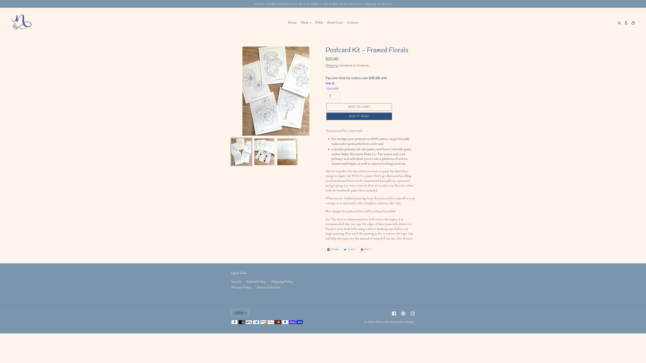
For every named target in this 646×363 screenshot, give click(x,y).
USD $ (239, 313)
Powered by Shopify (402, 322)
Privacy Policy (241, 287)
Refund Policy (256, 281)
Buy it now (359, 116)
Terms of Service (268, 287)
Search (236, 281)
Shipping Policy (282, 281)
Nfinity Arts (382, 322)
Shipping (332, 65)
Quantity (332, 88)
